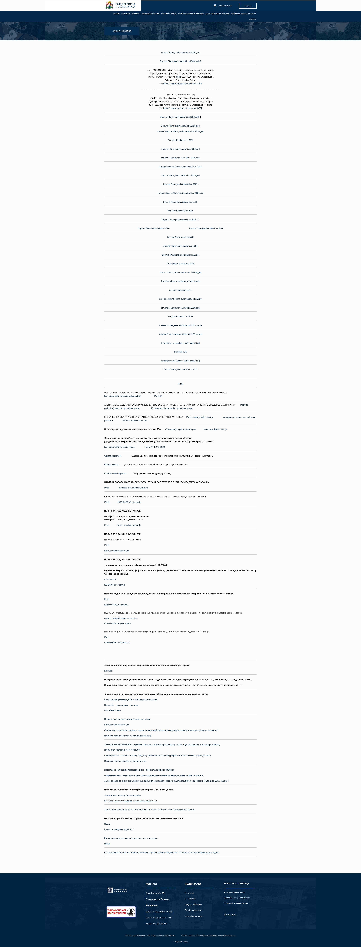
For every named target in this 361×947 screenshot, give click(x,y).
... (236, 914)
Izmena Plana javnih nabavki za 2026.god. (180, 52)
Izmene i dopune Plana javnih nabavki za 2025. (180, 166)
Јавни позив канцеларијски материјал (122, 795)
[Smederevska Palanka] (120, 5)
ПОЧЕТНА (116, 14)
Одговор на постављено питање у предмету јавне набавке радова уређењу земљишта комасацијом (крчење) (157, 755)
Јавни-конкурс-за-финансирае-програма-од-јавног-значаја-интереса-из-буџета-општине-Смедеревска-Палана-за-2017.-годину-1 (166, 780)
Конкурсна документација (116, 550)
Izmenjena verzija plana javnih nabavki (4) (180, 342)
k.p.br (178, 76)
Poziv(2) (158, 395)
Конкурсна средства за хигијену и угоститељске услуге (131, 837)
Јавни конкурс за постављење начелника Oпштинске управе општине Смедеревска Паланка (149, 809)
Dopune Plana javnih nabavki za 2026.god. (180, 125)
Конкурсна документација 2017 (119, 829)
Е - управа (189, 892)
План (180, 383)
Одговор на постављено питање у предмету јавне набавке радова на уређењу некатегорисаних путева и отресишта (160, 730)
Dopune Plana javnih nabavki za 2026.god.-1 (180, 116)
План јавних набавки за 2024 (180, 263)
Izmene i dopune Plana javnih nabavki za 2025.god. (180, 192)
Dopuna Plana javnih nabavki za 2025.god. (180, 148)
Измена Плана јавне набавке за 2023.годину (180, 272)
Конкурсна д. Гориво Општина (133, 487)
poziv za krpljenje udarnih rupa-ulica (120, 617)
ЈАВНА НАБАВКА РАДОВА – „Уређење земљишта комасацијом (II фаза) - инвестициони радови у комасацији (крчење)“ (162, 744)
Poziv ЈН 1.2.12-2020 (155, 446)
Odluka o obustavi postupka (134, 420)
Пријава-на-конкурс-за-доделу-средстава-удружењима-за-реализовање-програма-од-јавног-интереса (153, 775)
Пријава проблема (193, 904)
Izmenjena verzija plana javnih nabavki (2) (180, 360)
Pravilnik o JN (180, 351)
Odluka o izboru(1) (112, 455)
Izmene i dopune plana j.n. (180, 289)
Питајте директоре (193, 910)
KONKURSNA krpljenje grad (117, 623)
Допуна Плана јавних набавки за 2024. (180, 254)
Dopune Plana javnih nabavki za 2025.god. (180, 175)
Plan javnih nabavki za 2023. (180, 316)
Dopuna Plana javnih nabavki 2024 (153, 228)
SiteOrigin (178, 941)
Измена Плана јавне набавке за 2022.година (180, 334)
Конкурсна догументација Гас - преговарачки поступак (130, 699)
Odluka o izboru (111, 464)
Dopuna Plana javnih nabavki (180, 237)
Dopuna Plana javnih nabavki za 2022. (180, 369)
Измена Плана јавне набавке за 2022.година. (180, 325)
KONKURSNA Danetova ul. (117, 642)
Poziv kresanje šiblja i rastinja (199, 416)
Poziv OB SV (110, 579)
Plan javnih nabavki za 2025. (180, 210)
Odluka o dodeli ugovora (115, 473)
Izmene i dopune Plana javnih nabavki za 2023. (180, 298)
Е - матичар (190, 898)
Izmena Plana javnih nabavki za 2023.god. (180, 307)
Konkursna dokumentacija (215, 429)
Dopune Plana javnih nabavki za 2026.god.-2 (180, 61)
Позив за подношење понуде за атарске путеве (127, 719)
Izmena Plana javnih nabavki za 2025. (180, 201)
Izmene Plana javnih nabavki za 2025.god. (180, 157)
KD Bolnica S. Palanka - (115, 584)
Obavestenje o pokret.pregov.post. (181, 429)
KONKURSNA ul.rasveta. (116, 604)
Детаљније (229, 914)
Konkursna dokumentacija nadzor (119, 446)
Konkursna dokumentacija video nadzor (122, 395)
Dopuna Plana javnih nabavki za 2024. (180, 245)
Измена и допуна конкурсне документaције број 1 (128, 735)
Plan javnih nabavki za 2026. (180, 139)
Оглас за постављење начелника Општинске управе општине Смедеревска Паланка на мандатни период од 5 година (161, 852)
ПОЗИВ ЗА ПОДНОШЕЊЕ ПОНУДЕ (122, 749)
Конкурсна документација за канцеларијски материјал (130, 800)
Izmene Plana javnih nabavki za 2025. (180, 184)
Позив (107, 823)
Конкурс (108, 670)
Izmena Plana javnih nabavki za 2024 (206, 228)
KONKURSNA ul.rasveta (129, 501)
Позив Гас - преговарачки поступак (121, 704)
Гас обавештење (112, 710)
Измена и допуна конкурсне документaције (125, 760)
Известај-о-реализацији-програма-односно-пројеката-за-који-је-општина (139, 769)
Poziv (107, 487)
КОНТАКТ (252, 19)
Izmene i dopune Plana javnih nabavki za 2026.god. (180, 131)
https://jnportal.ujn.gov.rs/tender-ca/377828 (182, 83)
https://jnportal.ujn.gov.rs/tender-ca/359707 (182, 108)
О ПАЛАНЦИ (125, 14)
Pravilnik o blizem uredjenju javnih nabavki (180, 281)
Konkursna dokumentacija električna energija (171, 408)
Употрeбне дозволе (194, 916)
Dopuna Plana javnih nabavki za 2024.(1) (180, 219)
